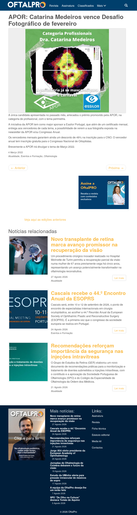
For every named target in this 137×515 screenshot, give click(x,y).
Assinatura (68, 6)
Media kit (96, 441)
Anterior (18, 168)
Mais (100, 6)
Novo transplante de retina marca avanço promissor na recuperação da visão (84, 244)
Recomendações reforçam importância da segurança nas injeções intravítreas (87, 351)
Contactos (97, 447)
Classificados (86, 6)
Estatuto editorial (101, 434)
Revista (53, 6)
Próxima (116, 168)
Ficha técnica (99, 428)
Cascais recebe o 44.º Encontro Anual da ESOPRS (88, 295)
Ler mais (119, 278)
